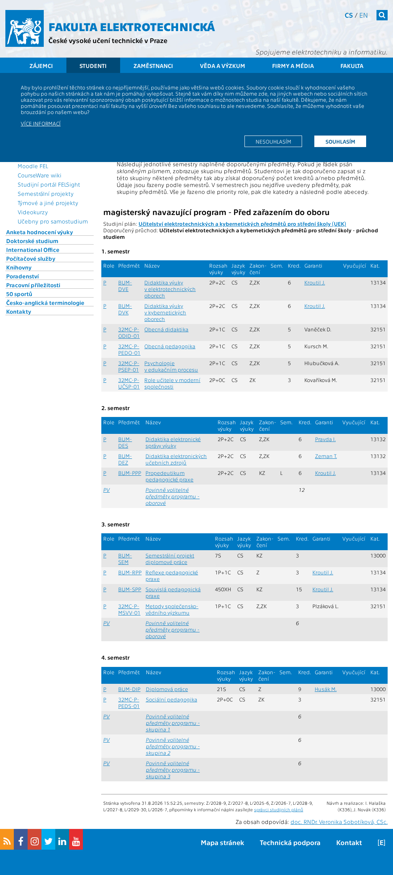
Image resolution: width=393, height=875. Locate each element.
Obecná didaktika (166, 329)
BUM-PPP (129, 473)
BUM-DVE (125, 285)
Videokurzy (33, 211)
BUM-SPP (129, 589)
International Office (32, 249)
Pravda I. (325, 439)
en (363, 15)
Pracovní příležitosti (33, 284)
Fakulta (351, 65)
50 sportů (19, 293)
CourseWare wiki (39, 175)
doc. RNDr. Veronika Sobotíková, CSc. (339, 821)
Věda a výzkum (222, 65)
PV (106, 489)
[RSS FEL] (7, 839)
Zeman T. (326, 456)
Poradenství (22, 276)
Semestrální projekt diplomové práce (169, 558)
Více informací (41, 123)
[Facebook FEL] (21, 839)
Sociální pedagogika (171, 699)
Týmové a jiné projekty (48, 202)
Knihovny (18, 267)
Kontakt (349, 842)
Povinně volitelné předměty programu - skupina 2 (173, 746)
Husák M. (326, 689)
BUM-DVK (125, 309)
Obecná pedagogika (169, 346)
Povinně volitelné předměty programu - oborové (172, 496)
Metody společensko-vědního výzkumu (171, 609)
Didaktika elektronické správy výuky (173, 442)
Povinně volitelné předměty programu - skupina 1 (173, 723)
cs (349, 15)
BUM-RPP (130, 572)
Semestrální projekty (46, 193)
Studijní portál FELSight (49, 184)
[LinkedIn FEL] (62, 839)
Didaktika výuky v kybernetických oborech (165, 312)
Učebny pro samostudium (53, 221)
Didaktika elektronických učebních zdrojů (176, 459)
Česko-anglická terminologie (45, 302)
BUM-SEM (125, 558)
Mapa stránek (222, 842)
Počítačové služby (30, 258)
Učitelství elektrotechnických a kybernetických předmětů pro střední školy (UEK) (242, 223)
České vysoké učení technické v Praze (107, 40)
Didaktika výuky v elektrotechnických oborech (170, 289)
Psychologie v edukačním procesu (171, 366)
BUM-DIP (129, 689)
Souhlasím (340, 141)
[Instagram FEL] (34, 839)
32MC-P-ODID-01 (129, 332)
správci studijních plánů (278, 809)
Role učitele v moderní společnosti (172, 383)
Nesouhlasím (273, 141)
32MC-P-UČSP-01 (129, 383)
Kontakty (18, 311)
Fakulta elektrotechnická (131, 26)
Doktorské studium (32, 240)
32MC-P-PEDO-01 (129, 349)
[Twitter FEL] (48, 839)
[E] (381, 842)
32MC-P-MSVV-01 (129, 609)
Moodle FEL (33, 165)
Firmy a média (293, 65)
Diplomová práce (167, 689)
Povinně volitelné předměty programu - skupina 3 (173, 769)
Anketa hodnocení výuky (39, 231)
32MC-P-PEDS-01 (129, 702)
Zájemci (41, 65)
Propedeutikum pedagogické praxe (169, 476)
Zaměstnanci (153, 65)
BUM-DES (125, 442)
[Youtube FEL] (76, 839)
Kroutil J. (314, 282)
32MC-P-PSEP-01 (128, 366)
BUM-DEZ (125, 459)
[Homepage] (24, 28)
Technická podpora (290, 842)
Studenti (93, 65)
